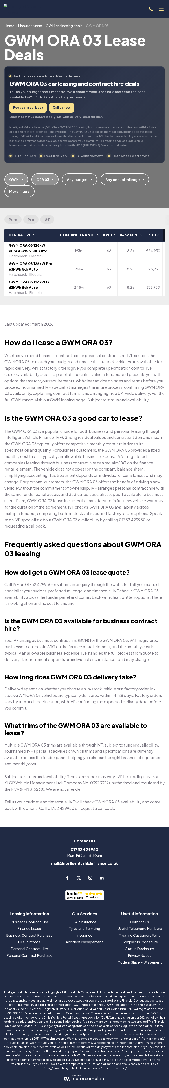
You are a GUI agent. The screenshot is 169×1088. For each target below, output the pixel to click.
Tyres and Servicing (84, 928)
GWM (14, 179)
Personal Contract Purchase (29, 955)
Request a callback (28, 107)
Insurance (84, 935)
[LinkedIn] (101, 878)
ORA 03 (42, 179)
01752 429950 (84, 849)
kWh (107, 235)
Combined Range (78, 235)
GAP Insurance (84, 922)
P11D (151, 235)
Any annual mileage (122, 179)
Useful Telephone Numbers (140, 928)
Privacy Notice (140, 955)
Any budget (77, 179)
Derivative (20, 235)
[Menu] (161, 8)
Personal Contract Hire (29, 948)
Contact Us (139, 922)
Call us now (61, 107)
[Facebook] (67, 878)
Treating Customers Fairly (139, 935)
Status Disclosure (139, 948)
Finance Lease (29, 928)
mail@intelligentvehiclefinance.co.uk (84, 863)
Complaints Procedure (139, 942)
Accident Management (84, 942)
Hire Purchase (29, 942)
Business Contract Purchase (29, 935)
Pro (31, 219)
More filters (19, 191)
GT (47, 219)
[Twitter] (78, 878)
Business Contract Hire (29, 922)
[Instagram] (90, 878)
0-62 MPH (129, 235)
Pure (13, 219)
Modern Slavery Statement (140, 962)
